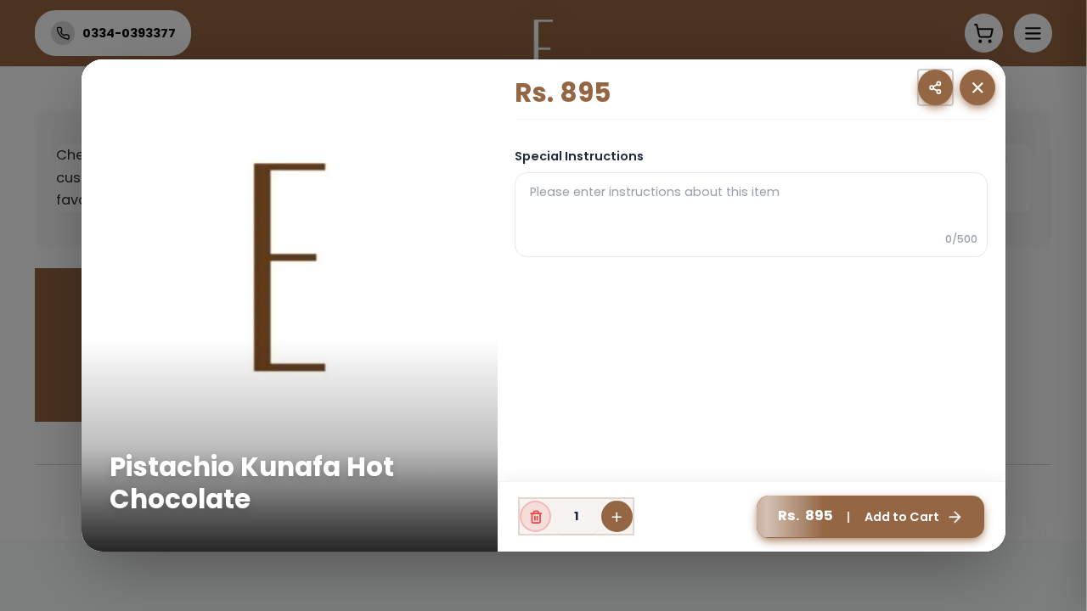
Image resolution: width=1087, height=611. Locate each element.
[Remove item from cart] (535, 516)
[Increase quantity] (617, 516)
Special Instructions (579, 156)
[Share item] (935, 87)
